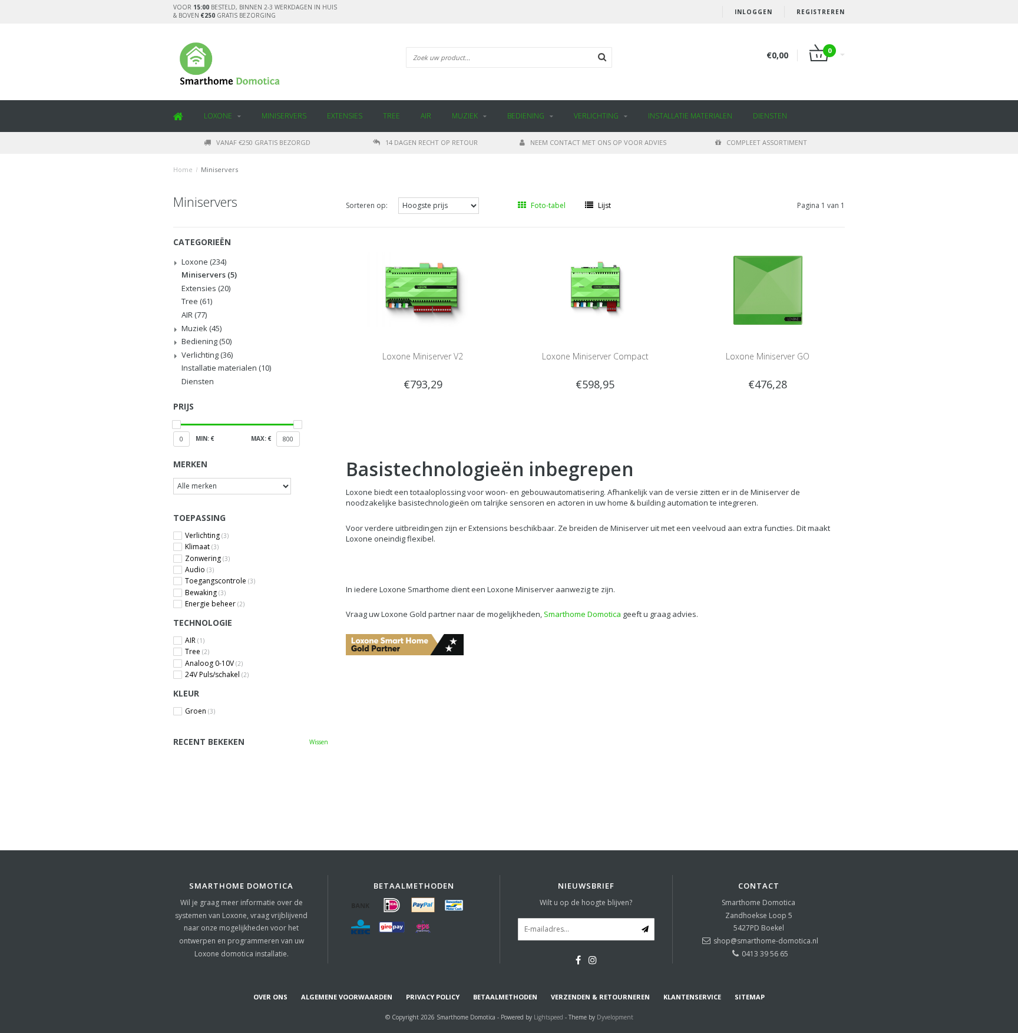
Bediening (525, 116)
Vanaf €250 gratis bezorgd (263, 142)
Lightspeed (548, 1017)
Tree (391, 116)
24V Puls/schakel (217, 675)
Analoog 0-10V (214, 663)
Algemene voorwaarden (346, 996)
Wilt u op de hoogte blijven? (586, 902)
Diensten (770, 116)
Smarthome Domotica (582, 614)
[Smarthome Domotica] (405, 643)
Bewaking (205, 593)
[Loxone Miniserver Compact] (595, 289)
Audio (199, 570)
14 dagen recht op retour (431, 142)
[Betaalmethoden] (360, 905)
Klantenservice (692, 996)
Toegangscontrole (220, 581)
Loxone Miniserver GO (767, 356)
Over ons (270, 996)
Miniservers (284, 116)
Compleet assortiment (766, 142)
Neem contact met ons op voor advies (598, 142)
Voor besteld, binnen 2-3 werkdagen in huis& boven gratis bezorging (255, 11)
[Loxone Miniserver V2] (422, 289)
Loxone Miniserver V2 (422, 356)
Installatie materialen (690, 116)
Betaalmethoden (505, 996)
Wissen (318, 742)
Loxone (218, 116)
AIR (426, 116)
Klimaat (202, 547)
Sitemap (750, 996)
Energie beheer (214, 604)
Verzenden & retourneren (600, 996)
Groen (200, 711)
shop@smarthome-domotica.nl (765, 941)
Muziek (465, 116)
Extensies (344, 116)
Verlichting (596, 116)
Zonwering (207, 559)
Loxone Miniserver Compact (595, 356)
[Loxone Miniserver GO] (767, 289)
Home (183, 169)
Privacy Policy (433, 996)
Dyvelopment (615, 1017)
